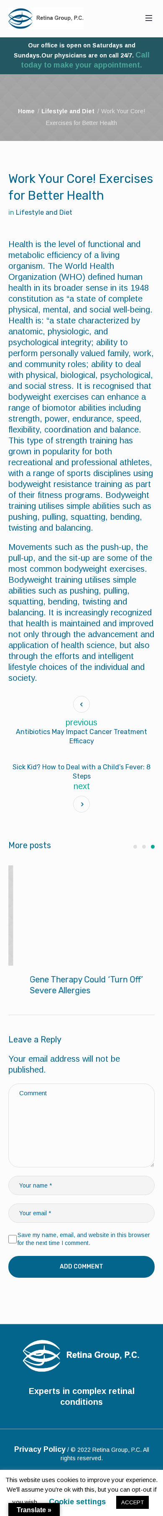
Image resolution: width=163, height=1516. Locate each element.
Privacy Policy (40, 1449)
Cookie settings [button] (77, 1502)
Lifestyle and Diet (67, 111)
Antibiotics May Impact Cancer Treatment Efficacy (81, 736)
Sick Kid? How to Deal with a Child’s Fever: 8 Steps (81, 771)
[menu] (149, 18)
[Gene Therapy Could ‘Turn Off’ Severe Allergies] (81, 915)
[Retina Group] (46, 18)
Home (26, 111)
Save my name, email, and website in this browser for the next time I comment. (84, 1239)
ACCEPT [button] (132, 1502)
